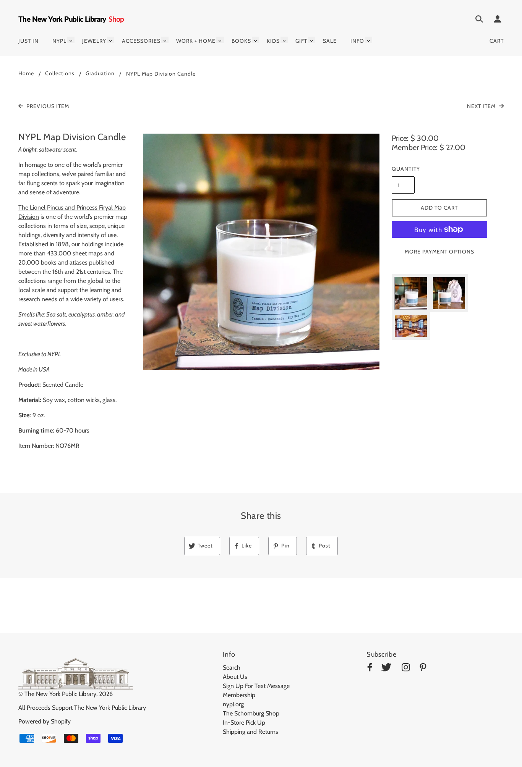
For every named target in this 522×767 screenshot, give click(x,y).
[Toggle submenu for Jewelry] (110, 40)
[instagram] (406, 668)
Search (231, 667)
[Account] (497, 20)
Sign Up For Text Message (256, 685)
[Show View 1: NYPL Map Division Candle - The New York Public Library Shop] (411, 293)
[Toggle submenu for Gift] (311, 40)
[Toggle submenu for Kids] (284, 40)
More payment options (439, 251)
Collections (60, 74)
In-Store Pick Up (244, 722)
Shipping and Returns (250, 731)
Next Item (482, 106)
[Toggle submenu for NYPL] (71, 40)
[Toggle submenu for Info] (368, 40)
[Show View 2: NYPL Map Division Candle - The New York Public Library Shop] (449, 293)
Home (26, 74)
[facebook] (369, 668)
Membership (239, 695)
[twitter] (386, 668)
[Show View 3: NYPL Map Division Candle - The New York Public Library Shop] (411, 326)
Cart (497, 40)
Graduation (100, 74)
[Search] (479, 20)
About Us (235, 676)
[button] (261, 252)
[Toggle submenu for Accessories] (165, 40)
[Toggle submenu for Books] (255, 40)
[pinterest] (423, 668)
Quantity (403, 168)
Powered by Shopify (44, 721)
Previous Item (47, 106)
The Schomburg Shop (251, 713)
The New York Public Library (60, 694)
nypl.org (233, 704)
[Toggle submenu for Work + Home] (220, 40)
